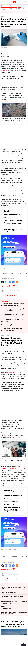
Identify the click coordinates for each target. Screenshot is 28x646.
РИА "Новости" (12, 372)
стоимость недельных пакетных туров (13, 468)
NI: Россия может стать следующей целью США (13, 588)
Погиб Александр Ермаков (8, 325)
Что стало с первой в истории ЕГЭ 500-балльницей (12, 320)
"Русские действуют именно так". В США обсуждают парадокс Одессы (12, 304)
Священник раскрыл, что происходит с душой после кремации (12, 329)
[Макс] (6, 282)
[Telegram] (9, 282)
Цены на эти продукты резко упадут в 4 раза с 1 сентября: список (14, 309)
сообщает (4, 70)
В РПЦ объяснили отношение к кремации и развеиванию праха (13, 315)
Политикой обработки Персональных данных (11, 7)
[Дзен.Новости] (2, 282)
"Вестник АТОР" (16, 437)
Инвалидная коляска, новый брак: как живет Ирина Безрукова (14, 602)
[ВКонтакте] (13, 282)
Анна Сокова (5, 268)
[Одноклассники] (16, 282)
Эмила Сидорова (6, 551)
